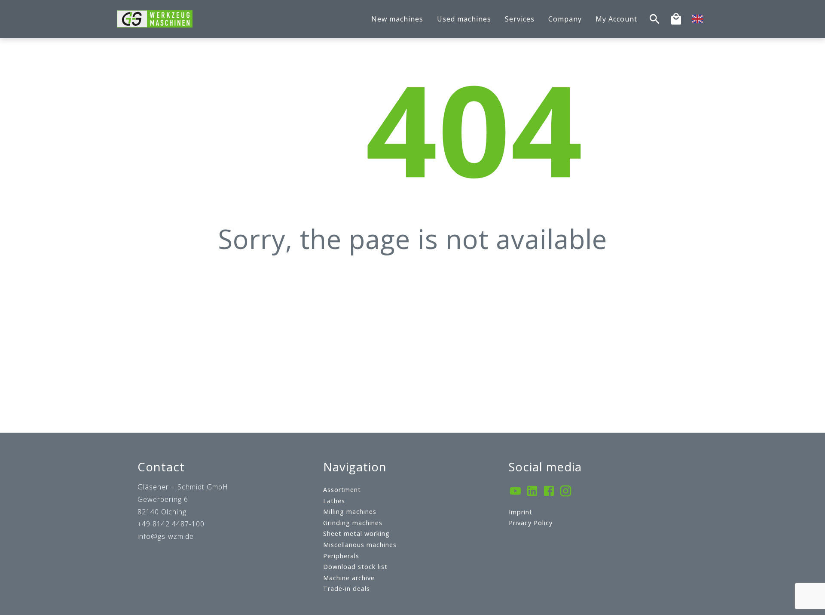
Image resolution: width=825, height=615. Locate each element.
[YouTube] (515, 492)
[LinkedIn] (532, 492)
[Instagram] (565, 492)
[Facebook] (549, 492)
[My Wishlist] (676, 19)
